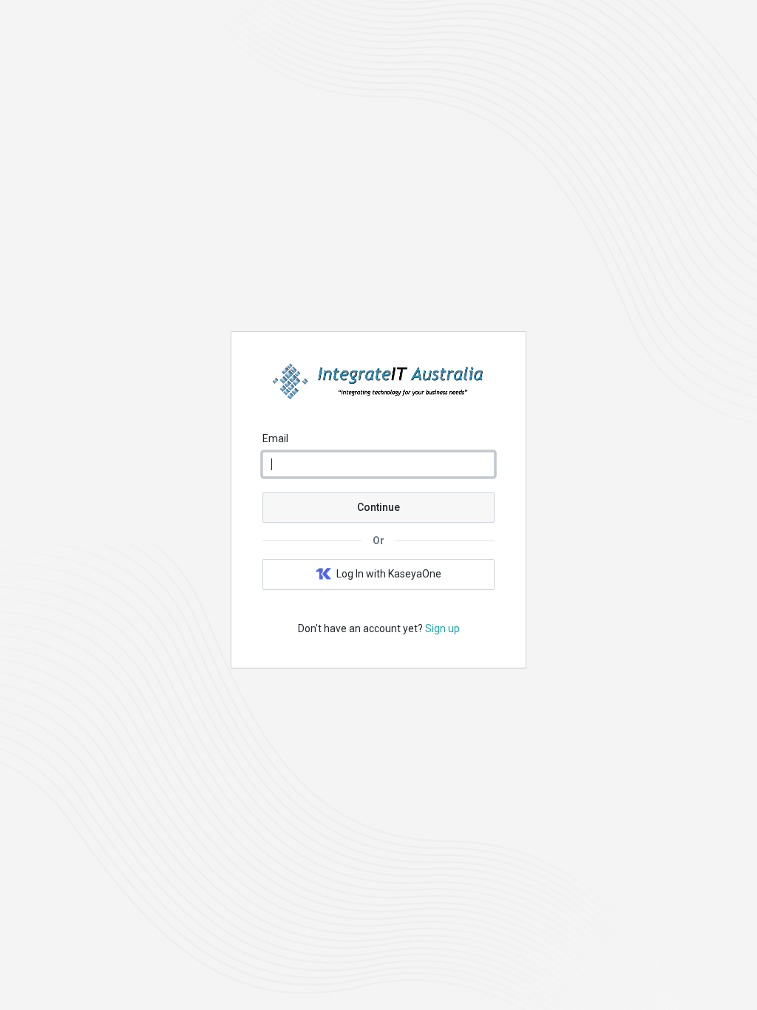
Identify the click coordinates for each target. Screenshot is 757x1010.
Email (275, 438)
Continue (378, 507)
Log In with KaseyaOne (388, 574)
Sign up (442, 628)
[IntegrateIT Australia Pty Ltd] (378, 396)
